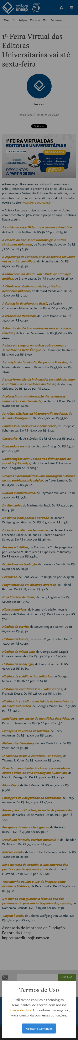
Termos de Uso (19, 1010)
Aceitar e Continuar (39, 1028)
